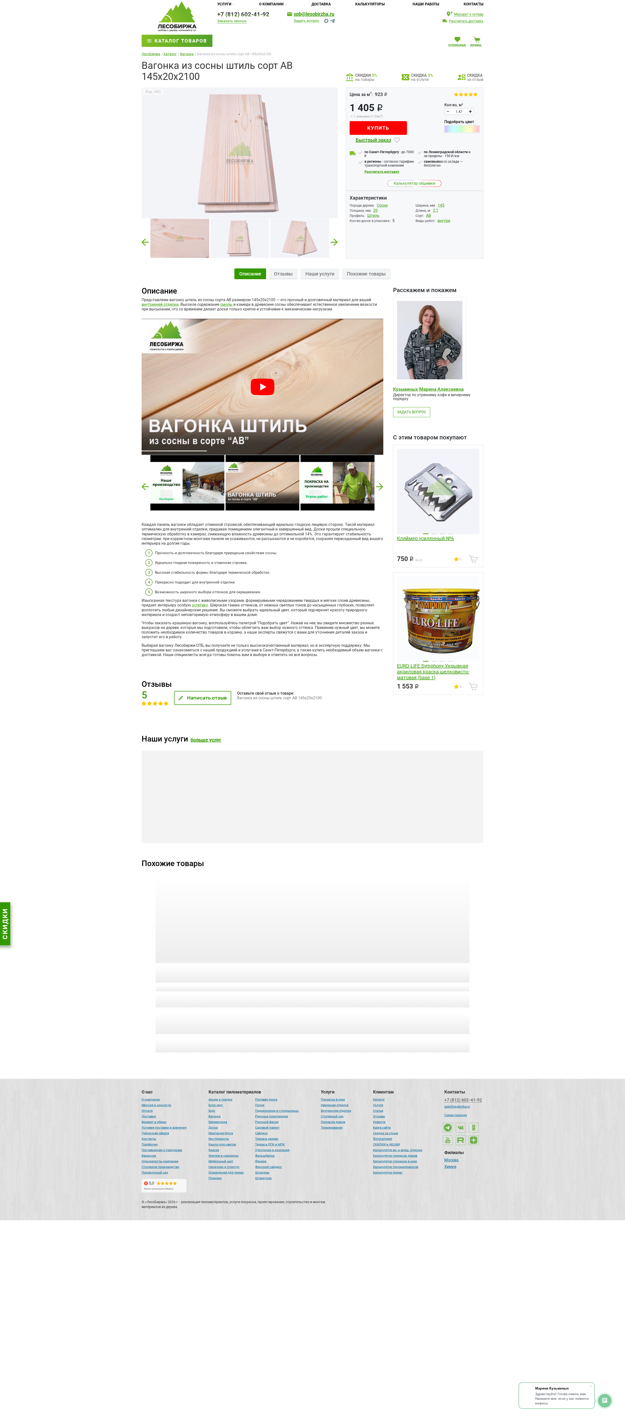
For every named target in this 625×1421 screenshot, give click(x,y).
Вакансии (149, 1155)
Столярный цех (332, 1116)
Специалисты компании (160, 1161)
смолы (226, 304)
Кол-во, (453, 105)
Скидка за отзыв (385, 1133)
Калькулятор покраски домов (395, 1155)
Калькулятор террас (388, 1172)
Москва (451, 1160)
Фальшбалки (265, 1155)
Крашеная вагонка (184, 834)
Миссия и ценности (156, 1105)
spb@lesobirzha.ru (314, 14)
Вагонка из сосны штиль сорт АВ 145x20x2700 (270, 970)
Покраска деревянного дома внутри (436, 834)
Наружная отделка (334, 1105)
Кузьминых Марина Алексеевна (428, 389)
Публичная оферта (155, 1133)
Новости (379, 1122)
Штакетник (263, 1178)
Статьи (378, 1110)
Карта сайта (382, 1127)
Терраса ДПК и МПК (270, 1144)
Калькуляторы (370, 4)
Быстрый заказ (373, 140)
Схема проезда (455, 1115)
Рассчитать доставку (382, 172)
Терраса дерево (266, 1138)
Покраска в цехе (333, 1099)
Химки (450, 1167)
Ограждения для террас (226, 1172)
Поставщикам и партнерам (162, 1150)
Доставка (321, 4)
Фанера (260, 1161)
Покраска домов (333, 1122)
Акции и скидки (220, 1099)
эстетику (200, 605)
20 (375, 210)
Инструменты (218, 1138)
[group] (240, 152)
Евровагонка (217, 1122)
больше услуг (205, 740)
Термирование (332, 1127)
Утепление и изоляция (272, 1150)
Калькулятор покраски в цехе (395, 1161)
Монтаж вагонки (296, 834)
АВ (428, 215)
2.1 (435, 210)
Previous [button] (145, 241)
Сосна (382, 205)
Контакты (473, 4)
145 (441, 205)
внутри (444, 220)
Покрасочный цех (155, 1172)
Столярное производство (160, 1166)
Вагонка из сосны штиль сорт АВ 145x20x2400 (190, 970)
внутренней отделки (160, 304)
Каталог (379, 1099)
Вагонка (214, 1116)
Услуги (224, 4)
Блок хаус (215, 1105)
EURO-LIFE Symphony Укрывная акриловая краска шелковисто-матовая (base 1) (433, 671)
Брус (211, 1110)
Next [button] (334, 241)
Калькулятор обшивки (414, 183)
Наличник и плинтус (224, 1166)
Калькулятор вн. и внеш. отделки (397, 1150)
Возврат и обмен (154, 1122)
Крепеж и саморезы (223, 1155)
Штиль (373, 215)
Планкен (215, 1178)
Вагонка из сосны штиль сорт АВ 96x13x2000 (432, 970)
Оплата (147, 1110)
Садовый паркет (267, 1127)
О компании (271, 4)
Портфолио (150, 1144)
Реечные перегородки (271, 1116)
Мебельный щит (220, 1161)
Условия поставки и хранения (164, 1127)
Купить (378, 128)
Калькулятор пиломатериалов (395, 1166)
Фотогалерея (382, 1138)
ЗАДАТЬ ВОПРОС (411, 412)
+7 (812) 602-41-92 (243, 14)
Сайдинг (261, 1133)
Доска (213, 1127)
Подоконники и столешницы (277, 1110)
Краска (213, 1150)
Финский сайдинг (268, 1166)
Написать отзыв (207, 698)
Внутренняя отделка (336, 1110)
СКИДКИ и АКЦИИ (386, 1144)
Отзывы (379, 1116)
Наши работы (426, 4)
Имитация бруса (220, 1133)
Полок (259, 1105)
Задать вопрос (306, 21)
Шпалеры (262, 1172)
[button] (145, 486)
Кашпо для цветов (222, 1144)
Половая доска (266, 1099)
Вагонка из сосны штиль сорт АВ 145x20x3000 (351, 970)
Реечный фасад (267, 1122)
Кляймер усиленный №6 (425, 538)
